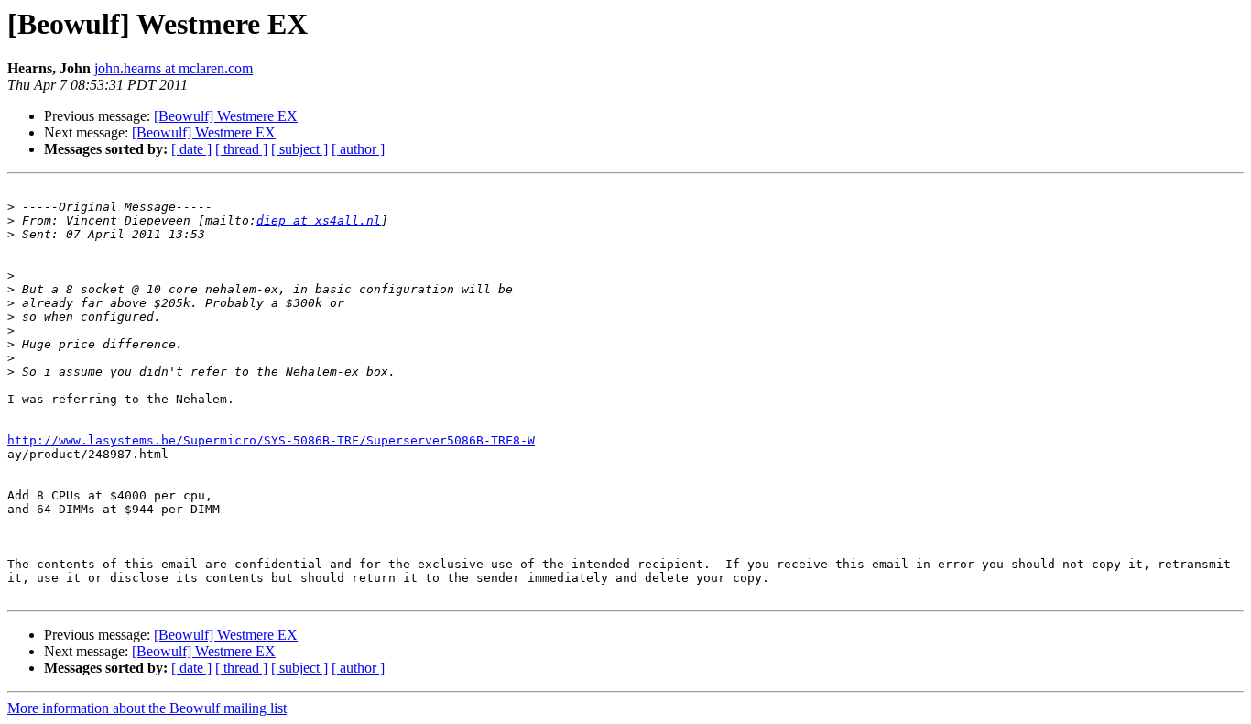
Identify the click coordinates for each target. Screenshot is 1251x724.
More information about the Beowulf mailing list (147, 708)
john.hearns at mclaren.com (173, 68)
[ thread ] (241, 149)
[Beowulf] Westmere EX (226, 116)
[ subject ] (299, 149)
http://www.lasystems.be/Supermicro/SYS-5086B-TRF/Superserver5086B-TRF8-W (271, 440)
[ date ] (191, 149)
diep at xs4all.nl (318, 220)
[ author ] (358, 149)
